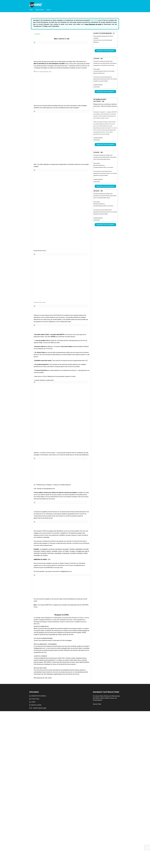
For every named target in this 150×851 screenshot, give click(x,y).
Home (31, 9)
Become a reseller (36, 705)
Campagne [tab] (37, 34)
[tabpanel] (61, 359)
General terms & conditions (38, 696)
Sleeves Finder (39, 9)
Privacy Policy (35, 699)
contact (48, 9)
